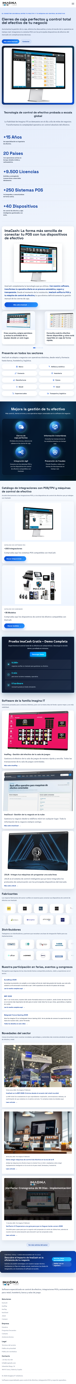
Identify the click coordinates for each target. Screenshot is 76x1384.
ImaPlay (4, 1306)
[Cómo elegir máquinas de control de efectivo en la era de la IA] (38, 1132)
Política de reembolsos (9, 1351)
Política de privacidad (9, 1348)
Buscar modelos (13, 626)
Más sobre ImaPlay (11, 765)
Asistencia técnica (8, 1337)
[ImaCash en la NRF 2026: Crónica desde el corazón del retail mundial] (38, 1066)
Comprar (5, 1319)
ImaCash (4, 1303)
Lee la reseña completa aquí (13, 988)
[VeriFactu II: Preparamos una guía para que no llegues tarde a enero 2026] (38, 1199)
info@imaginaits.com (9, 1363)
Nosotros (5, 1327)
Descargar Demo (38, 654)
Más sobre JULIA (10, 886)
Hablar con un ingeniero (58, 1264)
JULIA (4, 1316)
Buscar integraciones (14, 559)
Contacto (5, 1333)
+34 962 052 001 (7, 1360)
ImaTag (4, 1309)
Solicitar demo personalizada (59, 1259)
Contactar (25, 41)
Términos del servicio (9, 1345)
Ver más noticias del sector (38, 1245)
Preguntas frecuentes (9, 1330)
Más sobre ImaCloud (11, 826)
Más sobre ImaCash (10, 41)
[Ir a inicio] (9, 3)
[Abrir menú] (73, 3)
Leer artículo (10, 1102)
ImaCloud (5, 1312)
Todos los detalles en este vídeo (15, 1024)
